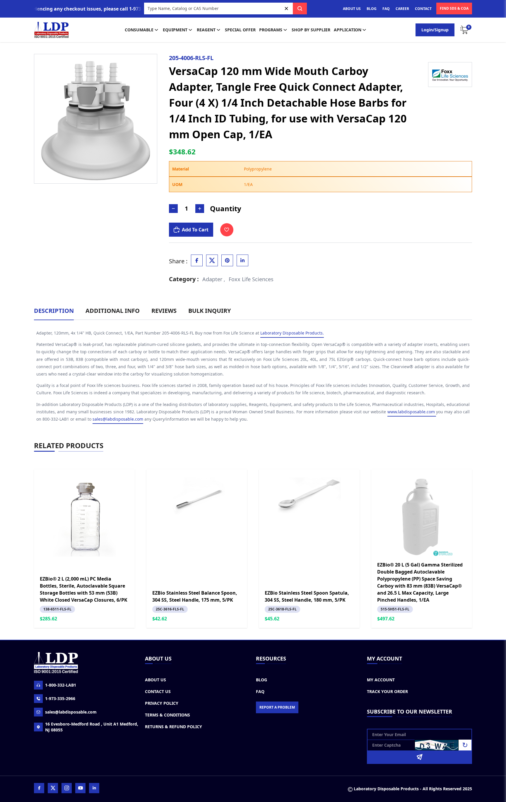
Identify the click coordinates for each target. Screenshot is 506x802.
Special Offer (240, 30)
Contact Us (158, 691)
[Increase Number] (199, 208)
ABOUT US (352, 8)
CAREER (402, 8)
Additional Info (113, 311)
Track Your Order (387, 691)
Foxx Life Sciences (251, 279)
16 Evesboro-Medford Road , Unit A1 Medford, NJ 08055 (91, 727)
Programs (270, 30)
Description (54, 311)
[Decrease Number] (173, 208)
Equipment (175, 30)
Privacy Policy (161, 703)
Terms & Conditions (167, 715)
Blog (261, 679)
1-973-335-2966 (60, 698)
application (347, 30)
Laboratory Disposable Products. (292, 333)
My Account (381, 679)
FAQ (386, 8)
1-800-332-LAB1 (60, 685)
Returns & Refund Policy (173, 726)
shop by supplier (311, 30)
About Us (155, 679)
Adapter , (213, 279)
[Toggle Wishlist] (226, 229)
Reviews (164, 311)
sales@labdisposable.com (118, 419)
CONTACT (423, 8)
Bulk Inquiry (209, 311)
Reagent (206, 30)
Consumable (139, 30)
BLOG (372, 8)
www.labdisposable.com (411, 411)
